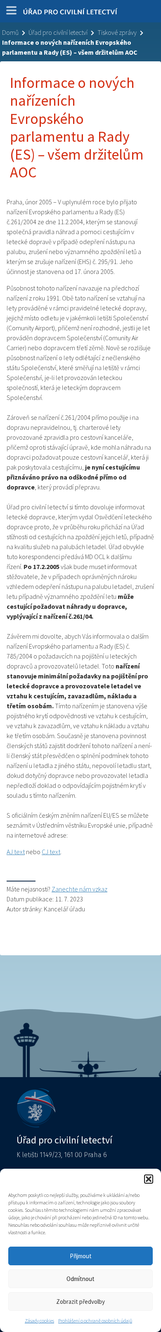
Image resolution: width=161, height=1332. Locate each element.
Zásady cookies (39, 1320)
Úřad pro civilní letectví (58, 32)
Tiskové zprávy (117, 32)
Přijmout (81, 1256)
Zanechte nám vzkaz (79, 889)
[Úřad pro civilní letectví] (70, 13)
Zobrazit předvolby (80, 1301)
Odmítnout (80, 1279)
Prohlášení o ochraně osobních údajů (95, 1320)
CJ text (51, 852)
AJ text (16, 852)
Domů (10, 32)
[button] (148, 1179)
